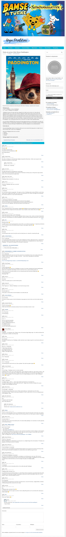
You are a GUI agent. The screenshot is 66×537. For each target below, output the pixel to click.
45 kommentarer (17, 53)
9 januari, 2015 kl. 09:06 (9, 304)
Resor (40, 47)
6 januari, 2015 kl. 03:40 (9, 207)
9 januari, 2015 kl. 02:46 (9, 289)
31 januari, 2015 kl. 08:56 (11, 500)
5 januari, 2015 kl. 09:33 (9, 157)
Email (47, 90)
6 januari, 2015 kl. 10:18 (9, 230)
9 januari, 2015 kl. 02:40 (9, 284)
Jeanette (6, 309)
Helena (6, 410)
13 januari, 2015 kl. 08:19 (9, 438)
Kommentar (4, 510)
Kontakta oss (49, 114)
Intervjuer (17, 47)
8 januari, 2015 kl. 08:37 (9, 252)
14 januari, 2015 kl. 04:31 (9, 445)
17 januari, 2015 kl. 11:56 (9, 486)
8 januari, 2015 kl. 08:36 (7, 246)
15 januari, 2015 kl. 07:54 (9, 463)
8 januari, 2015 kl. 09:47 (9, 264)
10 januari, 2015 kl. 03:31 (9, 337)
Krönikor (10, 47)
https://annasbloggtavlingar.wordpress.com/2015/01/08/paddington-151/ (15, 260)
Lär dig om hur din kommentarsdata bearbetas (33, 532)
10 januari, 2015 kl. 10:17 (9, 355)
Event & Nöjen (25, 47)
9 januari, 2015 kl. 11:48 (9, 317)
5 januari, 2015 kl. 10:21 (9, 177)
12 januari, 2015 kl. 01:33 (9, 397)
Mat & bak (34, 47)
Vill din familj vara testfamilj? (52, 108)
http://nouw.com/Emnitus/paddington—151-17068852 (21, 434)
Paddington (27, 105)
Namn (3, 524)
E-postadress (18, 524)
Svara (42, 155)
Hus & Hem (47, 47)
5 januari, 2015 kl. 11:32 (9, 182)
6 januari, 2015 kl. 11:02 (9, 198)
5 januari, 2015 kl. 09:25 (9, 146)
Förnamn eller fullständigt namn (52, 85)
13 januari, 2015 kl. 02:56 (9, 425)
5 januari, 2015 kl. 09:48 (9, 170)
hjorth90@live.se (11, 429)
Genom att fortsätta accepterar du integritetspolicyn (54, 95)
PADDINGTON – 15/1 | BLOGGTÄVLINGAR (10, 245)
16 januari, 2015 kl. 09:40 (9, 479)
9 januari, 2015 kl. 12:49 (9, 277)
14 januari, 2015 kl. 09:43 (9, 453)
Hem (4, 47)
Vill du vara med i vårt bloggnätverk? (53, 109)
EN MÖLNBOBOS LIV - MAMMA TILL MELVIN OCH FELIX (15, 251)
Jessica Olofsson (8, 295)
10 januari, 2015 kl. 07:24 (9, 329)
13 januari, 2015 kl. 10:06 (9, 411)
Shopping (55, 47)
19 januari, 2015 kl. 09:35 (9, 495)
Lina (5, 145)
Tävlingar (10, 53)
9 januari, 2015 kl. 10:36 (9, 310)
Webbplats (32, 524)
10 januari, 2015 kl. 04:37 (9, 345)
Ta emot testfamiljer (50, 103)
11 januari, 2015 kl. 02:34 (9, 360)
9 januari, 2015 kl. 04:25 (9, 296)
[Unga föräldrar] (16, 45)
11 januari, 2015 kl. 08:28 (9, 367)
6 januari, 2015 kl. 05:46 (9, 213)
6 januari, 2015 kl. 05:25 (9, 189)
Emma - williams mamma (9, 424)
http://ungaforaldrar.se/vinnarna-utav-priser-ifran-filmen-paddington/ (25, 502)
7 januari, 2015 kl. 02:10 (9, 237)
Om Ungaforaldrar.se (50, 113)
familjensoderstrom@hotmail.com (16, 406)
